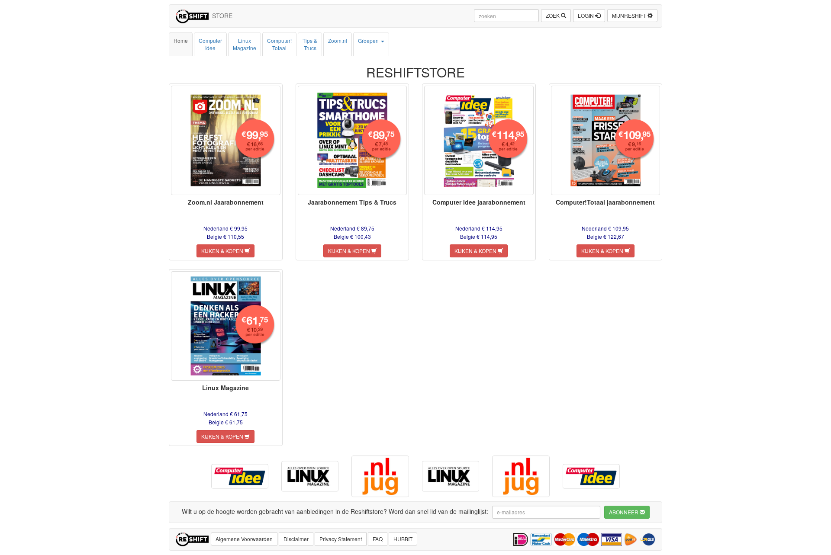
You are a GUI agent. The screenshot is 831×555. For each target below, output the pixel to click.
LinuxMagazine (244, 44)
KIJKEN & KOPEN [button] (223, 250)
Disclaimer (296, 538)
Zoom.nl (337, 40)
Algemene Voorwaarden (244, 538)
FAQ (378, 538)
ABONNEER (624, 512)
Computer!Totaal (279, 44)
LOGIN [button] (586, 15)
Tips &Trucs (310, 44)
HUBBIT (402, 538)
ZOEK (553, 15)
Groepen (369, 40)
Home (181, 40)
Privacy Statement (340, 538)
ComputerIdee (210, 44)
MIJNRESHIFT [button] (629, 15)
